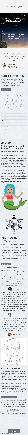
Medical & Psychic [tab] (5, 127)
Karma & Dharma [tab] (4, 133)
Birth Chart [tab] (3, 115)
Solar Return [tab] (3, 121)
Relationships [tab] (4, 124)
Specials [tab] (2, 136)
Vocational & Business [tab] (5, 130)
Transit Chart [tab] (4, 118)
